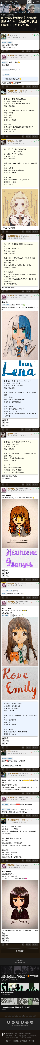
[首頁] (9, 6)
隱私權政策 (23, 1041)
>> (30, 29)
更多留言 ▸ (20, 951)
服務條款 (16, 1041)
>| (34, 29)
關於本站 (8, 1041)
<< (9, 29)
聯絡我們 (31, 1041)
